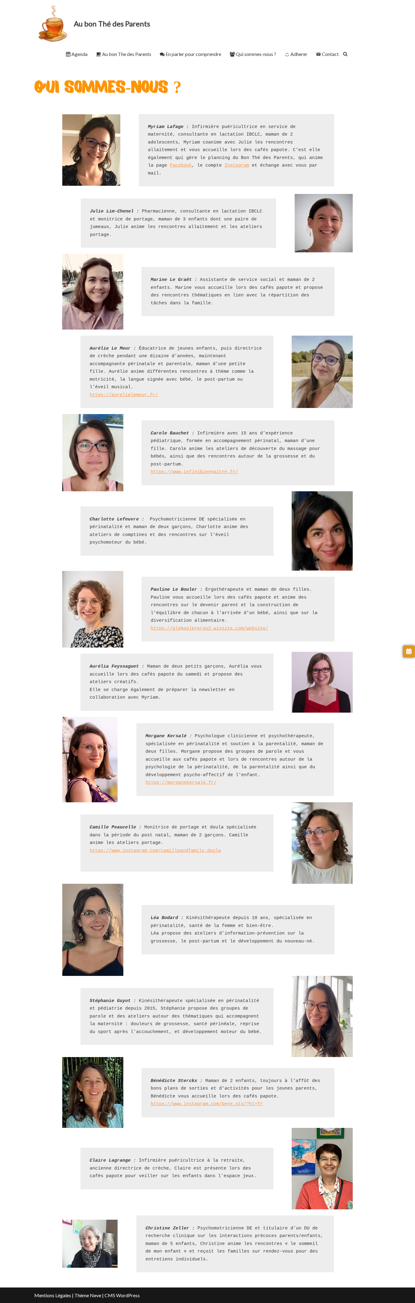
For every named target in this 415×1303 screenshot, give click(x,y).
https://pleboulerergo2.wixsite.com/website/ (209, 628)
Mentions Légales (52, 1295)
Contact (330, 54)
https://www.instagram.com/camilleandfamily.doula (155, 850)
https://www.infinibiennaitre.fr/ (194, 472)
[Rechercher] (345, 54)
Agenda (79, 54)
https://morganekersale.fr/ (181, 782)
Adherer (298, 54)
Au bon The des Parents (126, 54)
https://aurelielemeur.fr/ (124, 395)
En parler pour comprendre (193, 54)
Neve (95, 1295)
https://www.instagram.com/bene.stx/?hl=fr (207, 1104)
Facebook (181, 165)
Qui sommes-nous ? (256, 54)
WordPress (128, 1295)
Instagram (237, 165)
